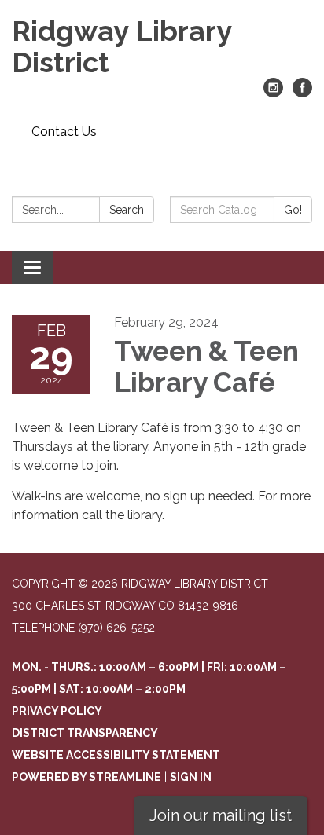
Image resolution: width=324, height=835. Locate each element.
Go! (293, 209)
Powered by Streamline (86, 777)
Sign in (191, 777)
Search (126, 209)
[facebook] (302, 93)
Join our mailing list (220, 815)
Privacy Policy (57, 711)
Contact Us (64, 131)
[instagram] (273, 93)
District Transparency (85, 733)
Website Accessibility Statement (116, 755)
